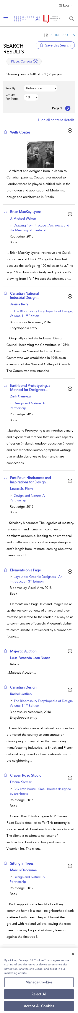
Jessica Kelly (19, 304)
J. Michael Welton (23, 218)
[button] (5, 132)
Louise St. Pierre (21, 489)
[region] (39, 980)
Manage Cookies (39, 982)
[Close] (73, 954)
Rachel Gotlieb (21, 694)
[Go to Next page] (67, 108)
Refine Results (62, 35)
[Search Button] (71, 18)
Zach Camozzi (20, 396)
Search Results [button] (13, 49)
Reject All (39, 994)
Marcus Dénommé (23, 870)
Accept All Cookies (39, 1006)
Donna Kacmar (20, 782)
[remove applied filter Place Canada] (35, 61)
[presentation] (40, 154)
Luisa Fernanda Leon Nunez (30, 658)
